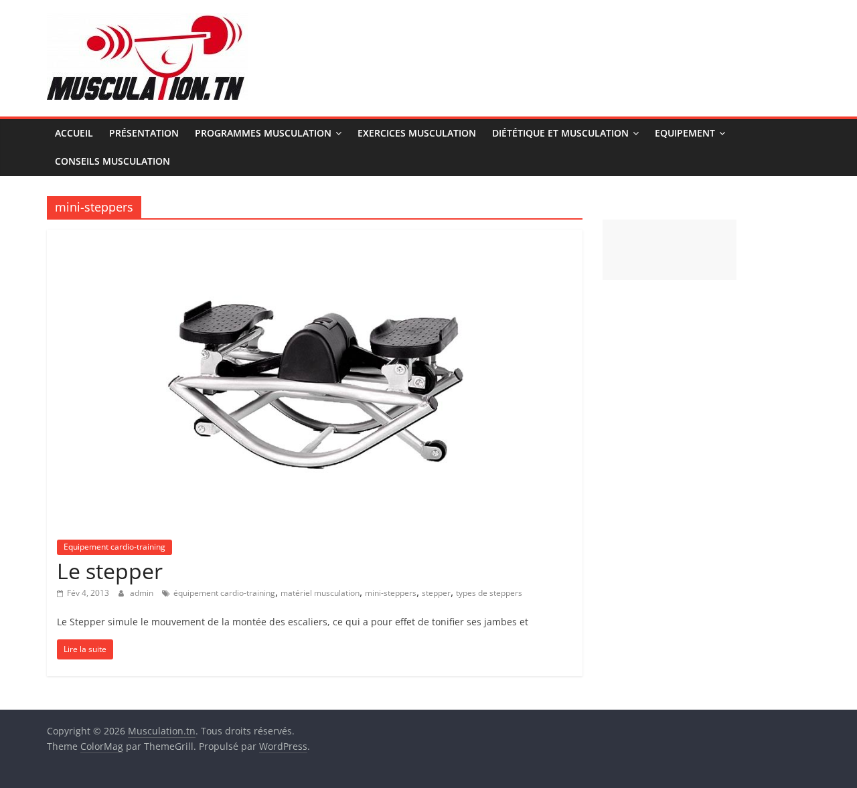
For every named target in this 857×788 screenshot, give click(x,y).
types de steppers (489, 593)
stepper (436, 593)
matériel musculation (320, 593)
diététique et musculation (560, 133)
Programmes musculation (263, 133)
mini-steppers (390, 593)
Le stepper (110, 570)
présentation (144, 133)
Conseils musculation (112, 161)
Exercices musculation (417, 133)
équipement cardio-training (224, 593)
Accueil (74, 133)
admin (142, 593)
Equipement (685, 133)
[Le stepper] (315, 237)
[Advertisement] (669, 250)
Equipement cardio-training (114, 546)
